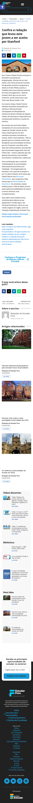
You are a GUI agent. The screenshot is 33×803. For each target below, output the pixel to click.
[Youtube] (13, 781)
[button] (22, 4)
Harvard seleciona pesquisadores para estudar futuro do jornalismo (15, 367)
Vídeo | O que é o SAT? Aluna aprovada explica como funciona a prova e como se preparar (20, 514)
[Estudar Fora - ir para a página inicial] (6, 4)
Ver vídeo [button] (15, 506)
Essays (6, 272)
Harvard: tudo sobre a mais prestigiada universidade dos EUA (15, 419)
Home (4, 19)
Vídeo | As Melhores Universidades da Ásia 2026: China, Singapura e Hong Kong (20, 529)
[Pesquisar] (28, 10)
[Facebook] (7, 781)
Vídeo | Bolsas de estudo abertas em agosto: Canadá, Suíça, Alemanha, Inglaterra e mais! (20, 500)
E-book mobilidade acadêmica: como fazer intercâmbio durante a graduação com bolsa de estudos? (20, 574)
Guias (22, 19)
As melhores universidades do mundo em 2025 (14, 472)
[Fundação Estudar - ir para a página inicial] (16, 796)
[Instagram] (19, 781)
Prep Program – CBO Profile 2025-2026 (19, 547)
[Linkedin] (26, 781)
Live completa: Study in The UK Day (20, 557)
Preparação (13, 19)
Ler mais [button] (6, 376)
